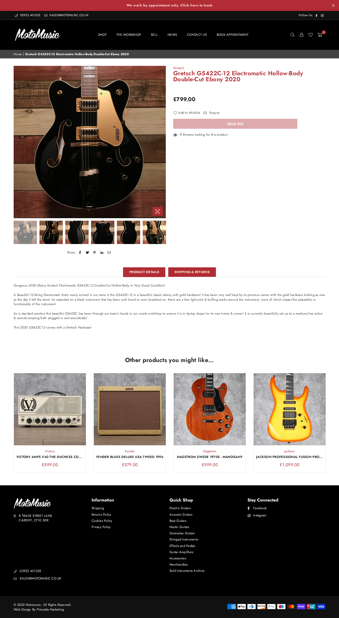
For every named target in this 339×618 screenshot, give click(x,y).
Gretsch (178, 68)
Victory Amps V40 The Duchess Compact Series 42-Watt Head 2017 (49, 457)
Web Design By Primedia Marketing (39, 609)
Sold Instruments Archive (187, 570)
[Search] (292, 35)
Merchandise (179, 564)
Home (18, 54)
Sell (154, 34)
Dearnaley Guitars (182, 533)
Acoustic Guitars (181, 514)
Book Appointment (232, 34)
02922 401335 (30, 15)
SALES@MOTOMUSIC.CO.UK (68, 15)
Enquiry (214, 113)
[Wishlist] (310, 35)
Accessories (178, 558)
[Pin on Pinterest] (95, 252)
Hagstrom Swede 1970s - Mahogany (209, 457)
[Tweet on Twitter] (87, 252)
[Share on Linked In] (102, 252)
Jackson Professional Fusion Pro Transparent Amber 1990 (289, 457)
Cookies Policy (102, 520)
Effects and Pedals (182, 545)
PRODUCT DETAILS (144, 272)
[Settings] (301, 35)
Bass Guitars (178, 520)
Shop (102, 34)
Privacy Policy (101, 527)
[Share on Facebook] (80, 252)
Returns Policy (101, 514)
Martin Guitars (179, 527)
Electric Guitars (180, 508)
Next (161, 142)
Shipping (98, 508)
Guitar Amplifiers (181, 552)
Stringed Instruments (184, 539)
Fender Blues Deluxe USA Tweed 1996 (129, 457)
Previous (18, 142)
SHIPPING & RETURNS (192, 272)
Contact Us (197, 34)
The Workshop (128, 34)
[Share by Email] (109, 252)
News (172, 34)
